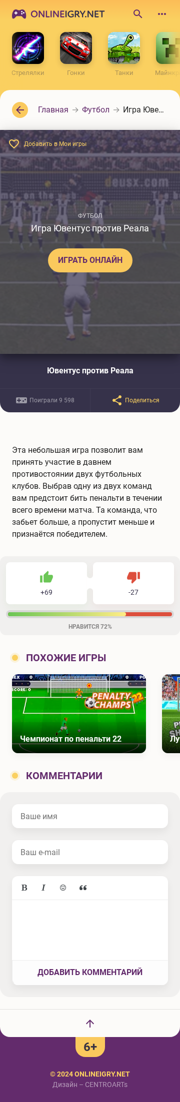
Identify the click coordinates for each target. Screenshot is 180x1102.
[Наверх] (90, 1023)
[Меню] (162, 14)
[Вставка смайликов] (64, 888)
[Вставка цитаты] (83, 888)
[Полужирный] (24, 888)
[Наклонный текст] (44, 888)
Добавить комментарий (90, 972)
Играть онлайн (90, 260)
